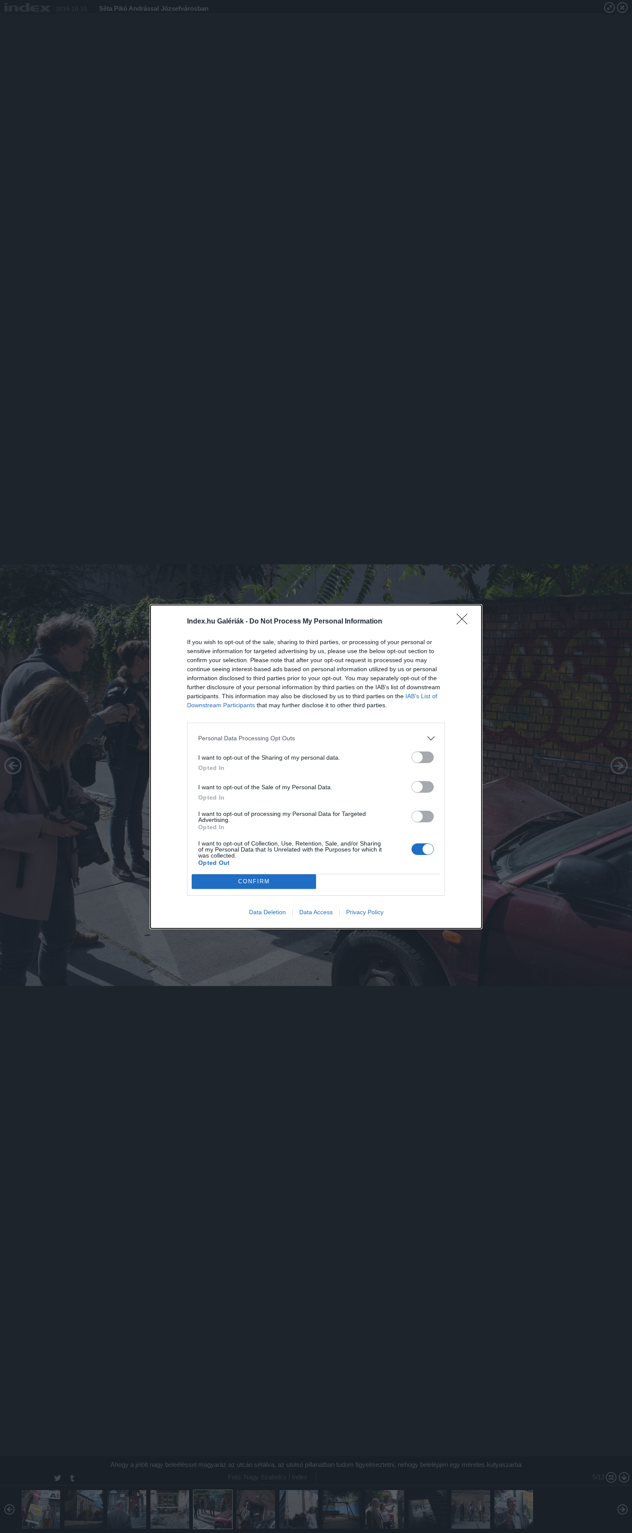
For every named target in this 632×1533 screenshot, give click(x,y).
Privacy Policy (364, 912)
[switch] (422, 757)
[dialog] (316, 766)
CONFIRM (254, 881)
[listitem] (316, 738)
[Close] (465, 622)
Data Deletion (267, 912)
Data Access (316, 912)
